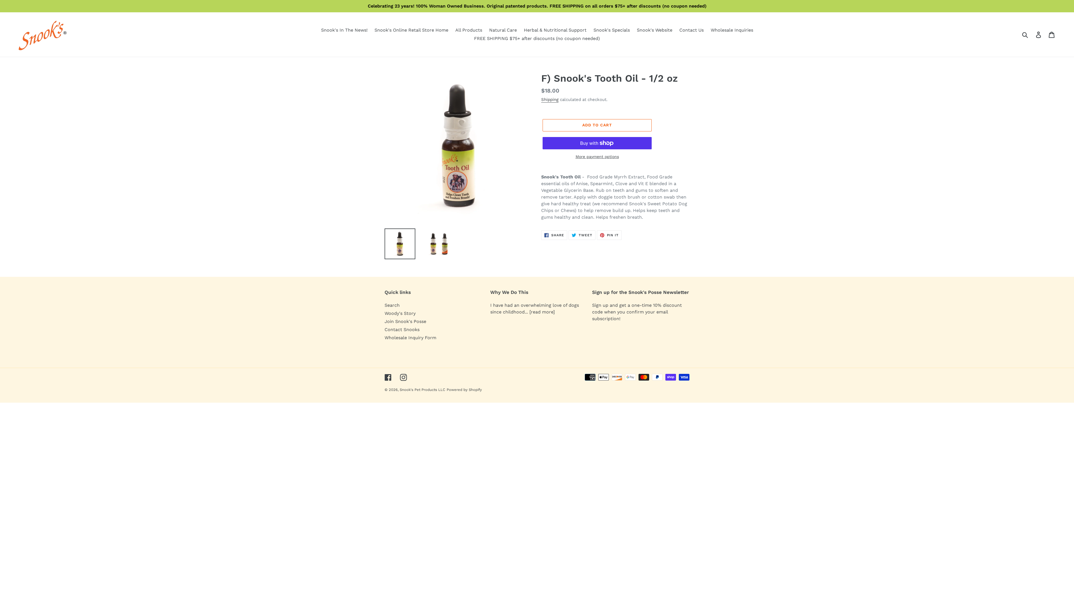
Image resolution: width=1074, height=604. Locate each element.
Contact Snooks (402, 329)
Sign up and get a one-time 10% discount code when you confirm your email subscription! (637, 312)
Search (392, 305)
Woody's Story (400, 313)
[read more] (542, 312)
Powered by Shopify (464, 390)
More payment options (597, 156)
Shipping (550, 99)
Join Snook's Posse (405, 321)
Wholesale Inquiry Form (410, 337)
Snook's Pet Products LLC (422, 390)
